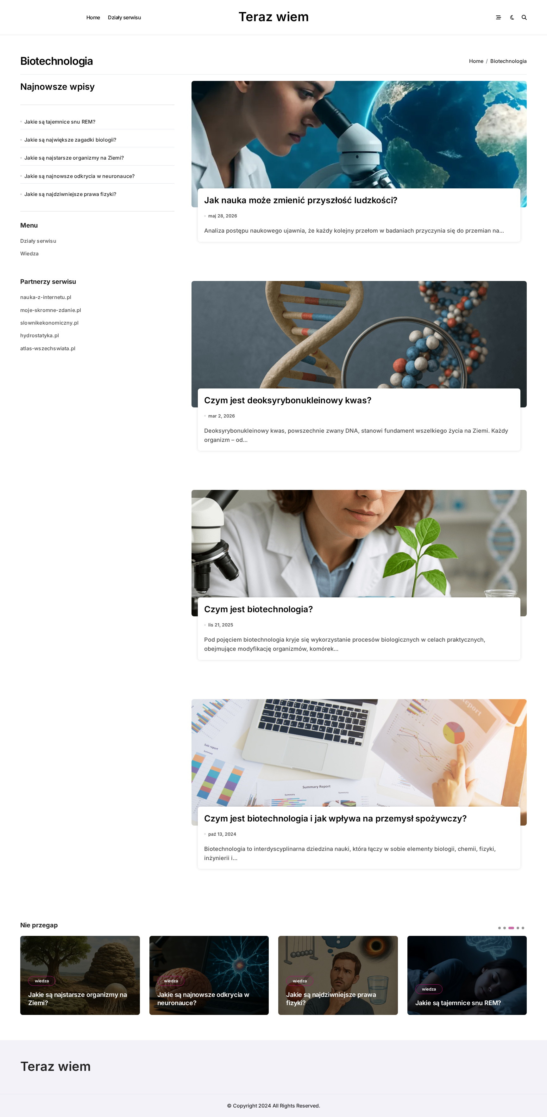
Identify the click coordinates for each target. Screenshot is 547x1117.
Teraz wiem (273, 16)
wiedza (42, 980)
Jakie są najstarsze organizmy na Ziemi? (74, 158)
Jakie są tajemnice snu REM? (59, 122)
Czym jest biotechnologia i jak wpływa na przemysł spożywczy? (335, 818)
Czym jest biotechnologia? (258, 609)
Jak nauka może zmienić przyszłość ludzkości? (301, 200)
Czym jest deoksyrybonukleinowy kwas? (287, 400)
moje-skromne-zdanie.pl (50, 310)
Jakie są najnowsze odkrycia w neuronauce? (79, 176)
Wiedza (29, 253)
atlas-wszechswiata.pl (47, 348)
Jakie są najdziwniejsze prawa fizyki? (70, 194)
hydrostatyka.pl (39, 335)
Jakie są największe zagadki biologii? (70, 140)
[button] (517, 974)
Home (93, 17)
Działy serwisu (124, 17)
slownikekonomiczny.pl (49, 323)
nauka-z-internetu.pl (45, 297)
